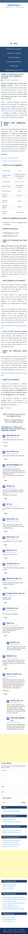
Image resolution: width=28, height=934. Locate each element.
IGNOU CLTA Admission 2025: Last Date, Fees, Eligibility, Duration (14, 421)
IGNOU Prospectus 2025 (9, 905)
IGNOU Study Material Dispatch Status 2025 (13, 908)
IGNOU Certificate (19, 181)
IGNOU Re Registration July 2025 (11, 907)
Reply (5, 446)
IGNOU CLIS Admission (7, 111)
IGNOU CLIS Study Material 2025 (12, 161)
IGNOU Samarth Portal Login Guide (11, 811)
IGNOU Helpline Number (9, 917)
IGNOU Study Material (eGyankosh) (11, 832)
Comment (4, 770)
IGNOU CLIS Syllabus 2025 (10, 158)
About (5, 929)
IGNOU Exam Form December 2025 (11, 844)
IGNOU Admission (7, 408)
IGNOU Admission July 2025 (9, 885)
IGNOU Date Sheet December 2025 (11, 841)
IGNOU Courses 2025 (8, 887)
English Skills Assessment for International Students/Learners (14, 61)
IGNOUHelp (16, 80)
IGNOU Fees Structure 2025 (9, 901)
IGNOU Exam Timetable (14, 53)
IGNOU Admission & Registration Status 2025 (14, 897)
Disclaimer (21, 929)
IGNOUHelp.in (14, 5)
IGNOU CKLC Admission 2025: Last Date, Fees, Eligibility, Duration (14, 415)
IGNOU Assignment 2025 (9, 819)
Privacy (10, 929)
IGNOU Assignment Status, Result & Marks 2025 (14, 899)
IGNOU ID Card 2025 (8, 888)
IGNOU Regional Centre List (9, 919)
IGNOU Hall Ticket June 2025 (10, 846)
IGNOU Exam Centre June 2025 (10, 842)
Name (3, 786)
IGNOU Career (14, 66)
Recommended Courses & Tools (14, 70)
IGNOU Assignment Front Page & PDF (12, 821)
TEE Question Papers (14, 57)
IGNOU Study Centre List (9, 921)
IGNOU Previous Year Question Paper (12, 830)
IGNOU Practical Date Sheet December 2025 (14, 903)
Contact (15, 929)
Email (3, 792)
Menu (16, 43)
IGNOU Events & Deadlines (14, 49)
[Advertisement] (14, 26)
